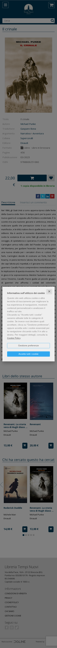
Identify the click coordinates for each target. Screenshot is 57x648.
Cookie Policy (13, 338)
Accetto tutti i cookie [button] (28, 354)
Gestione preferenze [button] (28, 345)
